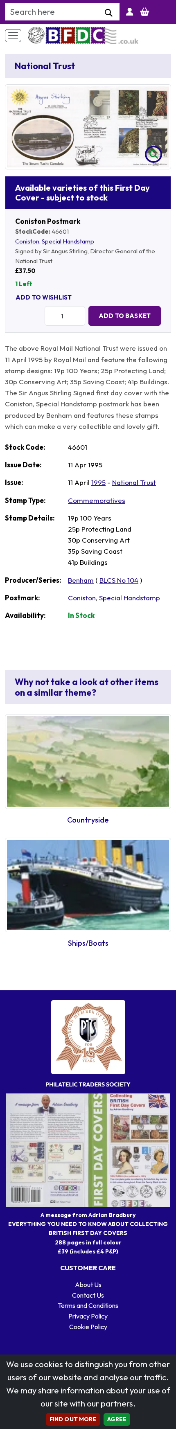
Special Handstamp (68, 241)
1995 (98, 482)
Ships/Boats (88, 943)
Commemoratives (96, 500)
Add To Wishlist (44, 297)
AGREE (117, 1419)
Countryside (88, 820)
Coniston (27, 241)
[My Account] (129, 11)
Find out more (73, 1419)
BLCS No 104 (118, 580)
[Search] (109, 13)
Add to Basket (125, 316)
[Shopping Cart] (144, 11)
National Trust (134, 482)
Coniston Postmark (47, 221)
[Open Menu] (13, 35)
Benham (81, 580)
